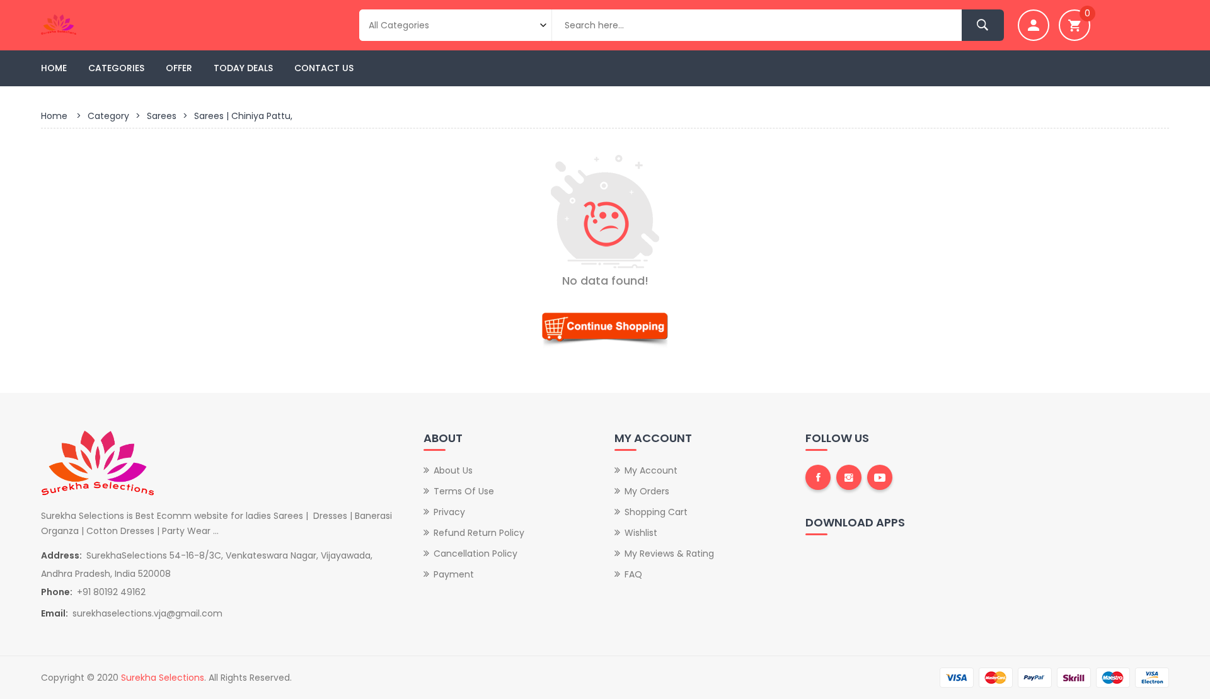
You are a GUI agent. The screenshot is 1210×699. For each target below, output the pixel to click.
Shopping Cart (656, 512)
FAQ (633, 574)
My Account (651, 470)
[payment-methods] (1054, 677)
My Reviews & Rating (669, 553)
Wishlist (641, 532)
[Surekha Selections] (175, 24)
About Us (453, 470)
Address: (61, 555)
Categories (116, 68)
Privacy (449, 512)
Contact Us (324, 68)
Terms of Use (464, 491)
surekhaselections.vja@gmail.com (147, 613)
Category (108, 116)
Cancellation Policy (475, 553)
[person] (1033, 25)
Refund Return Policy (479, 532)
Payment (454, 574)
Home (54, 68)
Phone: (56, 592)
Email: (54, 613)
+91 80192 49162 (111, 592)
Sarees (161, 116)
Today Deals (243, 68)
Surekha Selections (162, 677)
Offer (179, 68)
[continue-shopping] (605, 327)
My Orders (647, 491)
